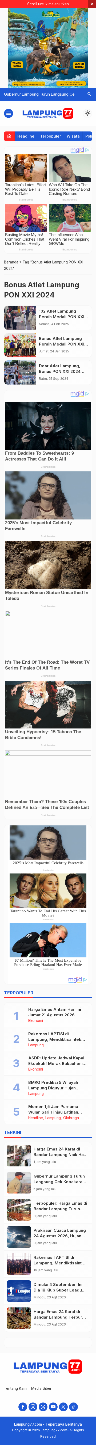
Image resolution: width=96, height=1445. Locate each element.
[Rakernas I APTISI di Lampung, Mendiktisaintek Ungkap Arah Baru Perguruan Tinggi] (19, 1264)
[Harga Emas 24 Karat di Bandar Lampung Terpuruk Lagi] (19, 1318)
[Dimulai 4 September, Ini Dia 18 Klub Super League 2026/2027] (19, 1291)
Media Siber (41, 1388)
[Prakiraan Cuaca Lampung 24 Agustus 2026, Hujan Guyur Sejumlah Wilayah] (19, 1237)
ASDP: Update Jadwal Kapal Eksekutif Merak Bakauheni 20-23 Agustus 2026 (56, 1063)
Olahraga (71, 1118)
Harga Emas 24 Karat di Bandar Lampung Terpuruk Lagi (60, 1317)
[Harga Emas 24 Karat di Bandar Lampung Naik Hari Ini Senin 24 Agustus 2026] (19, 1155)
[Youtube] (53, 1407)
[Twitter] (63, 1407)
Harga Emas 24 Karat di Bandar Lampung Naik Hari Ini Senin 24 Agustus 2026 (60, 1154)
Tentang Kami (15, 1388)
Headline (25, 136)
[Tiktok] (73, 1407)
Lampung (36, 1045)
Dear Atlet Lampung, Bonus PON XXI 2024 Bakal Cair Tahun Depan (62, 371)
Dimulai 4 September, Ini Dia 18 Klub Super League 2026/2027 (59, 1290)
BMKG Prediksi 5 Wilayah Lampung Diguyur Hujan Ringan (53, 1088)
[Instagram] (33, 1407)
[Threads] (43, 1407)
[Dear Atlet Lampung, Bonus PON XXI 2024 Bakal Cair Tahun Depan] (20, 372)
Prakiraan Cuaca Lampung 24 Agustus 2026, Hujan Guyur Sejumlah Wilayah (60, 1236)
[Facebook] (22, 1407)
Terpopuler (50, 136)
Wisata (73, 136)
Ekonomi (35, 1021)
